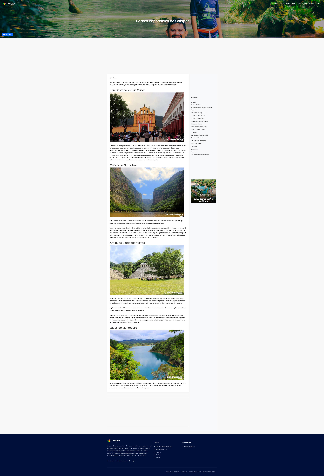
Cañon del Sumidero (197, 105)
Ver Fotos (8, 35)
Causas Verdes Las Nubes (199, 121)
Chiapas (114, 78)
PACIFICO (281, 4)
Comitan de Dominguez (199, 127)
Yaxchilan (194, 152)
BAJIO (294, 4)
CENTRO (288, 4)
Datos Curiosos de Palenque (200, 155)
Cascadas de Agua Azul (198, 113)
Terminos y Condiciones (172, 471)
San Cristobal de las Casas (199, 135)
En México (157, 458)
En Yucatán (157, 452)
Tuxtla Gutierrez (196, 143)
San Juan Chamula (197, 138)
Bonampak (194, 149)
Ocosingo (194, 132)
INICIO (275, 4)
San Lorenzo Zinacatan (198, 141)
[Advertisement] (162, 53)
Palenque (194, 146)
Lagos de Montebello (198, 129)
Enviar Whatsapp (189, 446)
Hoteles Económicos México (163, 446)
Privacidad (184, 471)
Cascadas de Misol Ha (198, 115)
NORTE (318, 4)
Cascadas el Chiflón (197, 118)
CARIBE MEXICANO (302, 4)
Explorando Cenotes (160, 449)
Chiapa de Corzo (196, 124)
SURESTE (311, 4)
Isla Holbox (157, 455)
